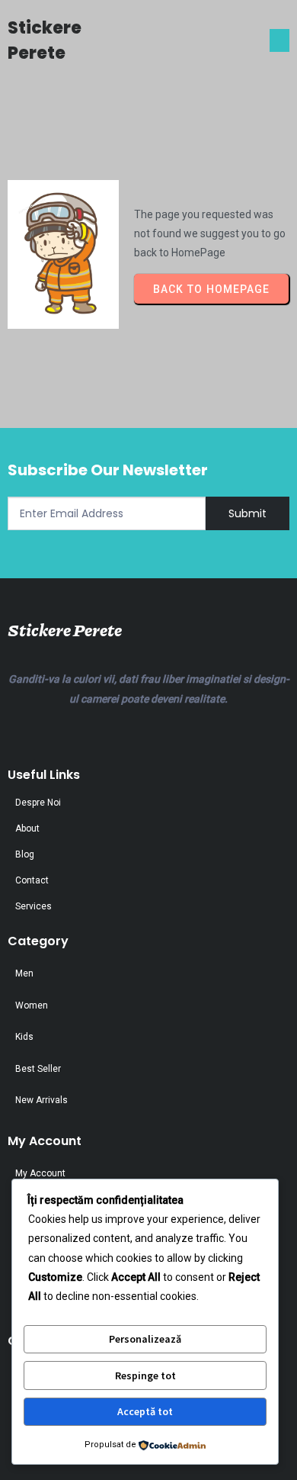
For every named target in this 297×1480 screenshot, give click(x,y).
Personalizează (145, 1339)
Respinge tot (145, 1375)
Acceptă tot (145, 1411)
